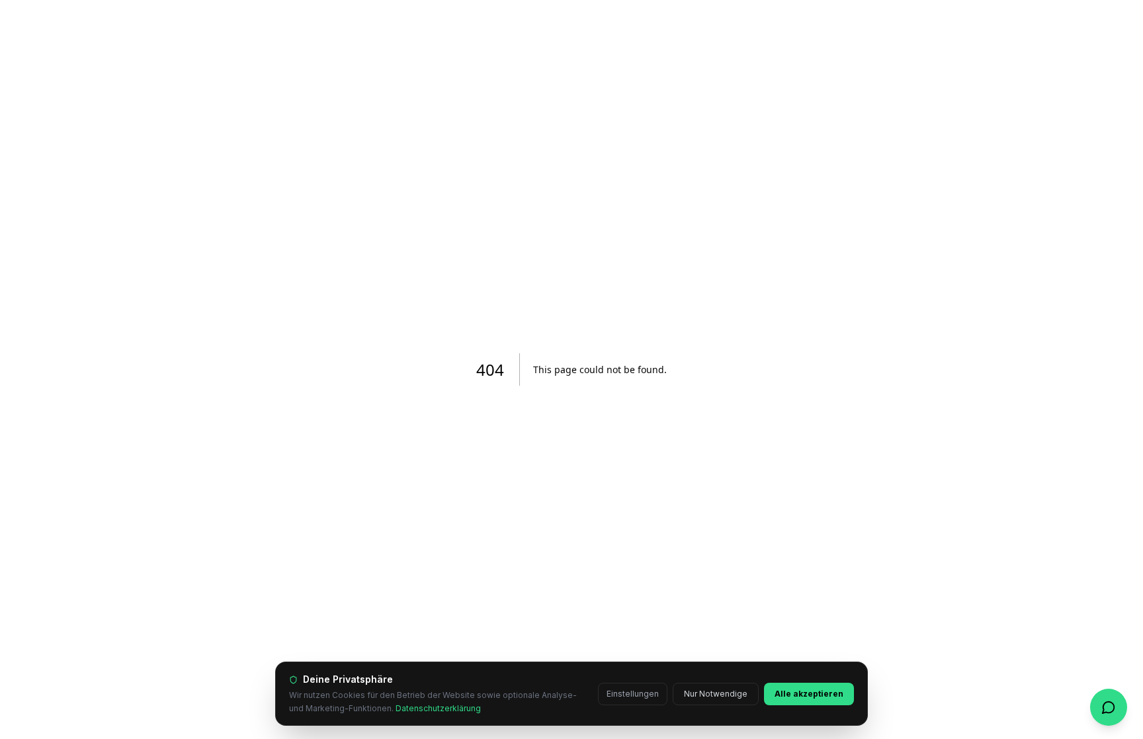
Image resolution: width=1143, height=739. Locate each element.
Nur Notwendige (715, 694)
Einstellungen (633, 694)
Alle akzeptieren (809, 694)
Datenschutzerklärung (438, 708)
